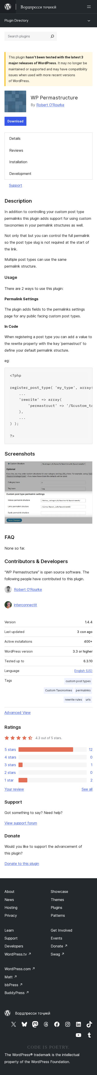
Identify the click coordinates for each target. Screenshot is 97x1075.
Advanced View (18, 712)
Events (56, 938)
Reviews (16, 150)
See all (87, 789)
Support (15, 185)
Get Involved (61, 930)
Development (20, 173)
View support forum (21, 823)
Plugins (56, 907)
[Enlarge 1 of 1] (86, 467)
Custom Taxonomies (58, 690)
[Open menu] (90, 7)
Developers (14, 946)
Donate (59, 946)
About (9, 891)
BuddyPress (17, 992)
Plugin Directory (16, 20)
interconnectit (25, 605)
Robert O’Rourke (50, 105)
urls (88, 699)
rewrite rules (73, 699)
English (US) (83, 671)
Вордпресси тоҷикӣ (32, 1013)
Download (15, 121)
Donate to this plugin (22, 863)
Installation (18, 162)
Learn (9, 930)
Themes (57, 899)
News (9, 899)
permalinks (83, 690)
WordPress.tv (18, 954)
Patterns (58, 915)
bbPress (14, 985)
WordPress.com (20, 969)
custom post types (78, 681)
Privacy (11, 915)
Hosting (11, 907)
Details (15, 138)
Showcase (59, 891)
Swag (58, 954)
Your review (14, 789)
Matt (11, 977)
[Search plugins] (52, 36)
